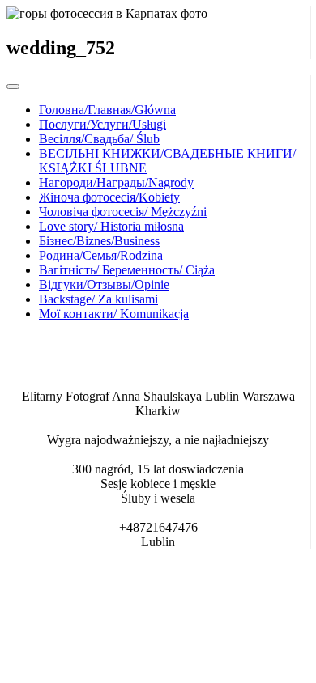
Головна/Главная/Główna (107, 110)
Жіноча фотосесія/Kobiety (109, 197)
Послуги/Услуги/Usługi (102, 124)
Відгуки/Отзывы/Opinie (104, 284)
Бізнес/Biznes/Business (99, 241)
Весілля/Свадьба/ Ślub (99, 139)
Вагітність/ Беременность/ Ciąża (127, 270)
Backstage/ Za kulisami (98, 299)
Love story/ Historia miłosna (111, 226)
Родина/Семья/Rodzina (101, 255)
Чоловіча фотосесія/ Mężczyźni (123, 211)
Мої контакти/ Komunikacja (114, 313)
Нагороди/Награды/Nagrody (116, 182)
